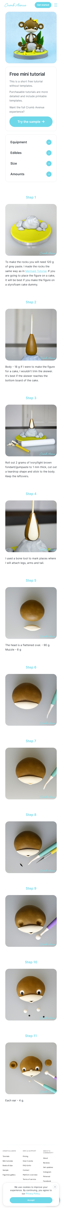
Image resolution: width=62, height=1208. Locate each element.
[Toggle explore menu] (55, 5)
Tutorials (6, 1156)
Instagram (47, 1172)
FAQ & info (27, 1165)
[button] (31, 142)
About (45, 1158)
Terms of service (29, 1179)
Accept (31, 1200)
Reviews (46, 1163)
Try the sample (29, 122)
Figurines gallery (9, 1175)
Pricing (25, 1156)
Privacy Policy (33, 1193)
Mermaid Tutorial (35, 271)
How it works (28, 1161)
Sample (5, 1170)
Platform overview (30, 1175)
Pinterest (46, 1176)
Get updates (48, 1167)
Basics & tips (8, 1165)
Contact (26, 1170)
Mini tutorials (8, 1161)
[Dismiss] (55, 1187)
